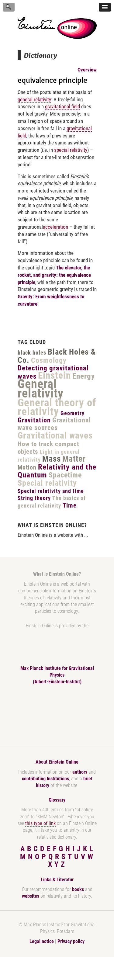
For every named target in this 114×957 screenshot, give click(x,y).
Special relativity (47, 482)
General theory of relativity (57, 407)
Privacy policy (71, 941)
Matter (74, 459)
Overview (87, 70)
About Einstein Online (57, 762)
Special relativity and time (51, 491)
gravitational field (62, 106)
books (78, 889)
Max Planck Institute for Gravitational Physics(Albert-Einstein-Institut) (57, 675)
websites (30, 896)
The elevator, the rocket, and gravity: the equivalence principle (54, 275)
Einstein (54, 375)
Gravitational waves (55, 435)
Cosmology (49, 360)
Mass (51, 459)
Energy (83, 376)
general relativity (34, 99)
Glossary (57, 800)
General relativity (41, 388)
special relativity (70, 150)
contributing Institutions (45, 779)
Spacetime (65, 475)
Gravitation (34, 420)
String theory (34, 498)
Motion (27, 467)
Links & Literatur (57, 879)
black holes (32, 352)
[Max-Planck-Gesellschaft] (56, 712)
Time (70, 505)
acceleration (55, 227)
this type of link (40, 823)
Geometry (72, 413)
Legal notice (41, 941)
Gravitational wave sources (54, 424)
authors (79, 772)
